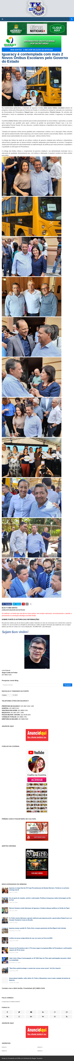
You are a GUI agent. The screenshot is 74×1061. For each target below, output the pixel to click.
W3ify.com (20, 1058)
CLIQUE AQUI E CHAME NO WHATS (11, 1001)
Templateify (11, 1058)
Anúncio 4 (39, 1050)
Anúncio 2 (39, 1047)
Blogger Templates (37, 1058)
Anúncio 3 (4, 1050)
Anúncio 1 (4, 1047)
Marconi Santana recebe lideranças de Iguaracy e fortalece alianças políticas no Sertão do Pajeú (39, 908)
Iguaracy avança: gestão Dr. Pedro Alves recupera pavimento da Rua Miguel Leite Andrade (37, 928)
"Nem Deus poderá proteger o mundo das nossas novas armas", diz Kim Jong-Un (35, 968)
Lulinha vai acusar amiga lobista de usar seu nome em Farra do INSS (30, 938)
